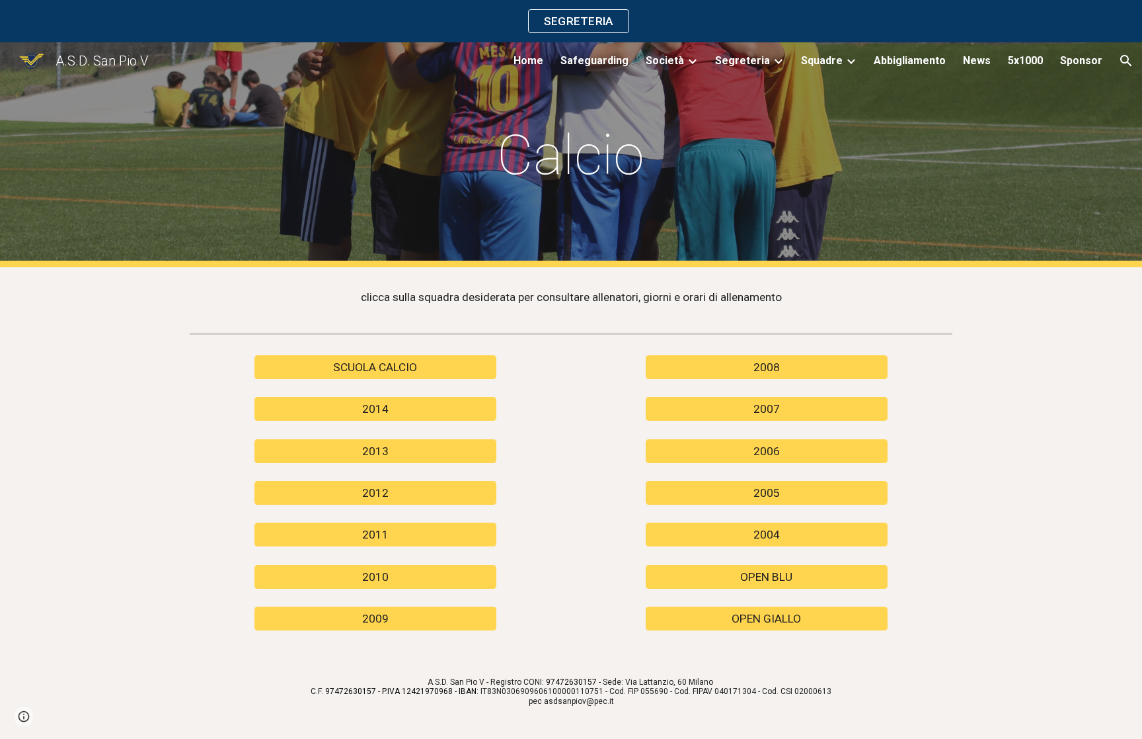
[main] (571, 155)
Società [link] (665, 60)
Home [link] (528, 60)
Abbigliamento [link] (910, 60)
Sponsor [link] (1081, 60)
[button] (1126, 61)
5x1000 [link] (1025, 60)
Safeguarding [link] (594, 60)
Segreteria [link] (742, 60)
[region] (571, 21)
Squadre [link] (822, 60)
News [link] (977, 60)
